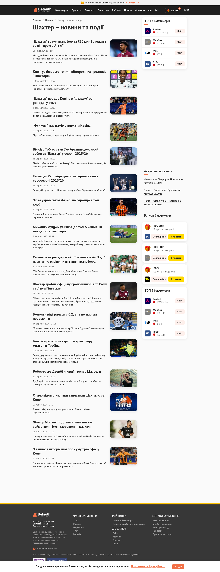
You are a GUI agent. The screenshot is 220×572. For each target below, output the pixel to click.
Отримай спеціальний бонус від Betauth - (110, 2)
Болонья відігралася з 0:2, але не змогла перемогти (65, 316)
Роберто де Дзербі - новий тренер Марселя (67, 371)
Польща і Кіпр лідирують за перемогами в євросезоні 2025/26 (65, 178)
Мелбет (77, 524)
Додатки (102, 10)
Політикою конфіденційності (148, 566)
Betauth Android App (47, 548)
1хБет (76, 520)
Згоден (178, 567)
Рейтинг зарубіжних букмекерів (129, 524)
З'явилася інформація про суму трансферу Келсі (66, 451)
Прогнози (77, 10)
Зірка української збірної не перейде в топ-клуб (66, 202)
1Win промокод (161, 527)
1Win (75, 531)
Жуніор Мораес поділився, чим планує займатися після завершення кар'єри (63, 424)
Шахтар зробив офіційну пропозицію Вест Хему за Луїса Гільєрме (70, 286)
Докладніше (159, 237)
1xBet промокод (161, 520)
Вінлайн (77, 534)
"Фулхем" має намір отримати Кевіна (62, 125)
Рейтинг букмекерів (123, 520)
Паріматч (118, 540)
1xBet (115, 533)
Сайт (179, 31)
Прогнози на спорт (162, 534)
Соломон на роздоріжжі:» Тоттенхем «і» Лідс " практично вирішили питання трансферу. (69, 259)
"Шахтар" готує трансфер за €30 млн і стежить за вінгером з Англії (69, 44)
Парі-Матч (78, 527)
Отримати (176, 237)
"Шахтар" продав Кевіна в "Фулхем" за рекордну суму (62, 101)
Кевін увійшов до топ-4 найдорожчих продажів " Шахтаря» (69, 74)
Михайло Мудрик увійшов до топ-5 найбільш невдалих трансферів (67, 229)
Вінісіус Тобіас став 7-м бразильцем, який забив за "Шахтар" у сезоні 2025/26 (65, 151)
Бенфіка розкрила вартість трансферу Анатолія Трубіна (62, 343)
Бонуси (88, 10)
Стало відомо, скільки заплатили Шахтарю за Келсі (68, 397)
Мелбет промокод (162, 524)
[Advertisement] (164, 119)
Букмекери (61, 10)
